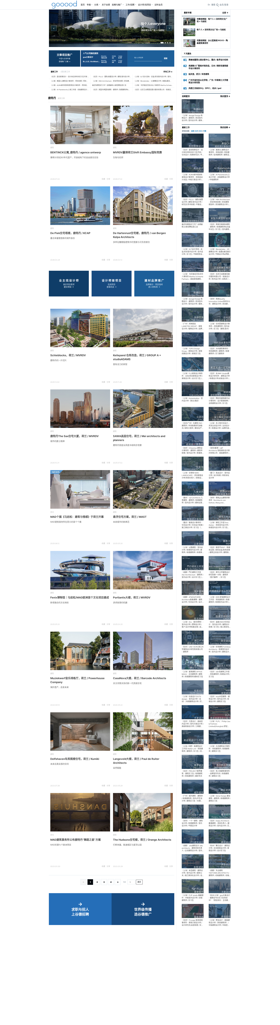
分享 (108, 179)
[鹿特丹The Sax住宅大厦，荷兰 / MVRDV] (80, 408)
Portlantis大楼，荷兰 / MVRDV (131, 597)
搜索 (165, 58)
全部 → (225, 12)
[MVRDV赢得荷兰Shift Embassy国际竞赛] (143, 125)
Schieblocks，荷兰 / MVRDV (68, 355)
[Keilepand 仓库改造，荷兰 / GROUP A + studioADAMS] (143, 328)
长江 (200, 131)
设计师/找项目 (144, 4)
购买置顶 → (225, 96)
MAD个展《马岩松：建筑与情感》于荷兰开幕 (77, 516)
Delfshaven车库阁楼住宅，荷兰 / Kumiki (74, 758)
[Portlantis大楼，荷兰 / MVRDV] (143, 570)
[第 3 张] (167, 42)
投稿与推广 (117, 4)
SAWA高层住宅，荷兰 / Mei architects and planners (139, 438)
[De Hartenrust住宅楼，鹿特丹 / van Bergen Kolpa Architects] (143, 205)
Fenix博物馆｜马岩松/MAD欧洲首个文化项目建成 (79, 597)
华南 (204, 131)
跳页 (139, 882)
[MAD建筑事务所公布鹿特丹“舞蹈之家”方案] (80, 812)
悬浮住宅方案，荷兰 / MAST (130, 516)
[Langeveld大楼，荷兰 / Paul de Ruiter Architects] (143, 731)
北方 (196, 131)
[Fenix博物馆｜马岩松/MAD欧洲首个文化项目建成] (80, 570)
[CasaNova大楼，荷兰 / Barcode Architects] (143, 651)
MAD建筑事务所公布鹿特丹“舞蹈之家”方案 (75, 839)
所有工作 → (167, 72)
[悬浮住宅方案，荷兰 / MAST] (143, 489)
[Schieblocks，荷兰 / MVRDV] (80, 328)
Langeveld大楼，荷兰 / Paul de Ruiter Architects (136, 760)
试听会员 (158, 4)
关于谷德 (106, 4)
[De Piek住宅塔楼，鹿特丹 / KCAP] (80, 205)
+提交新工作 (65, 72)
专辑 (89, 4)
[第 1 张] (162, 42)
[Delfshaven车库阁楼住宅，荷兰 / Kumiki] (80, 731)
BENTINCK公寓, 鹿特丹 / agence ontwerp (75, 152)
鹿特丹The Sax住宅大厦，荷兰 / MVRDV (74, 436)
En (209, 4)
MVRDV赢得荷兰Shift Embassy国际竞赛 (137, 152)
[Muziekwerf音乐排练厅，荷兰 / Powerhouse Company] (80, 651)
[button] (223, 4)
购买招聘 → (225, 127)
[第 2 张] (165, 42)
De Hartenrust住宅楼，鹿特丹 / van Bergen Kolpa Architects (139, 235)
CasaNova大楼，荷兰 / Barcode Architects (139, 678)
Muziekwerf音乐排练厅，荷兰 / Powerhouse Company (77, 680)
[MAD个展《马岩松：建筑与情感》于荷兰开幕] (80, 489)
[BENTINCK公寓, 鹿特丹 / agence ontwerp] (80, 125)
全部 (192, 131)
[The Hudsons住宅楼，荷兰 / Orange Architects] (143, 812)
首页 (83, 4)
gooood (64, 5)
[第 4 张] (170, 42)
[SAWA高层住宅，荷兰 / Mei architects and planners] (143, 408)
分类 (96, 4)
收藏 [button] (103, 179)
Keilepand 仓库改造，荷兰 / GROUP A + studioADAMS (137, 357)
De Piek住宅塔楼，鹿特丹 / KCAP (70, 233)
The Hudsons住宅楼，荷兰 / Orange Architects (142, 839)
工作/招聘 (130, 4)
